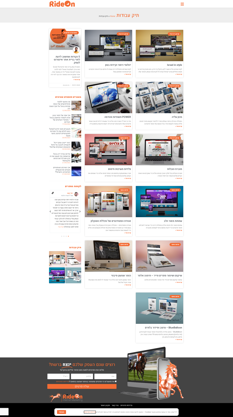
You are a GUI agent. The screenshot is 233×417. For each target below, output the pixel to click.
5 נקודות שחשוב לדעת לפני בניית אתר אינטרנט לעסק (67, 59)
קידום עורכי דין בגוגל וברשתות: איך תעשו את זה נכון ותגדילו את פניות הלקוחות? (60, 157)
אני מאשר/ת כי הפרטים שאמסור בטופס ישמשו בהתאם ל (85, 381)
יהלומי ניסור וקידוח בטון (118, 65)
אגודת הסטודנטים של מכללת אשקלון (111, 221)
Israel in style (174, 65)
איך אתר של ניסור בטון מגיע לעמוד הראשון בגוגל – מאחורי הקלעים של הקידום (60, 119)
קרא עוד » (178, 74)
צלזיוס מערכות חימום (119, 169)
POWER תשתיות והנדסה (117, 117)
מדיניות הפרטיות (62, 381)
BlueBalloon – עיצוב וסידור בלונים (163, 328)
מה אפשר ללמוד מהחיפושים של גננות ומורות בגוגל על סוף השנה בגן (59, 105)
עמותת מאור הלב (173, 221)
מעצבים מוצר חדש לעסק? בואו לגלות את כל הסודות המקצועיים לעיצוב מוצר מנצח (59, 132)
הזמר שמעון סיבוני (121, 275)
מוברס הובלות (174, 169)
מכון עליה (177, 117)
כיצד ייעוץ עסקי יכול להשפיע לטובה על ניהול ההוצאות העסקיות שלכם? (60, 145)
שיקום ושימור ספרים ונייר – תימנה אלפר (160, 275)
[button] (80, 211)
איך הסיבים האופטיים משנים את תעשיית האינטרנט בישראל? (61, 169)
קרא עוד (60, 227)
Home (112, 16)
